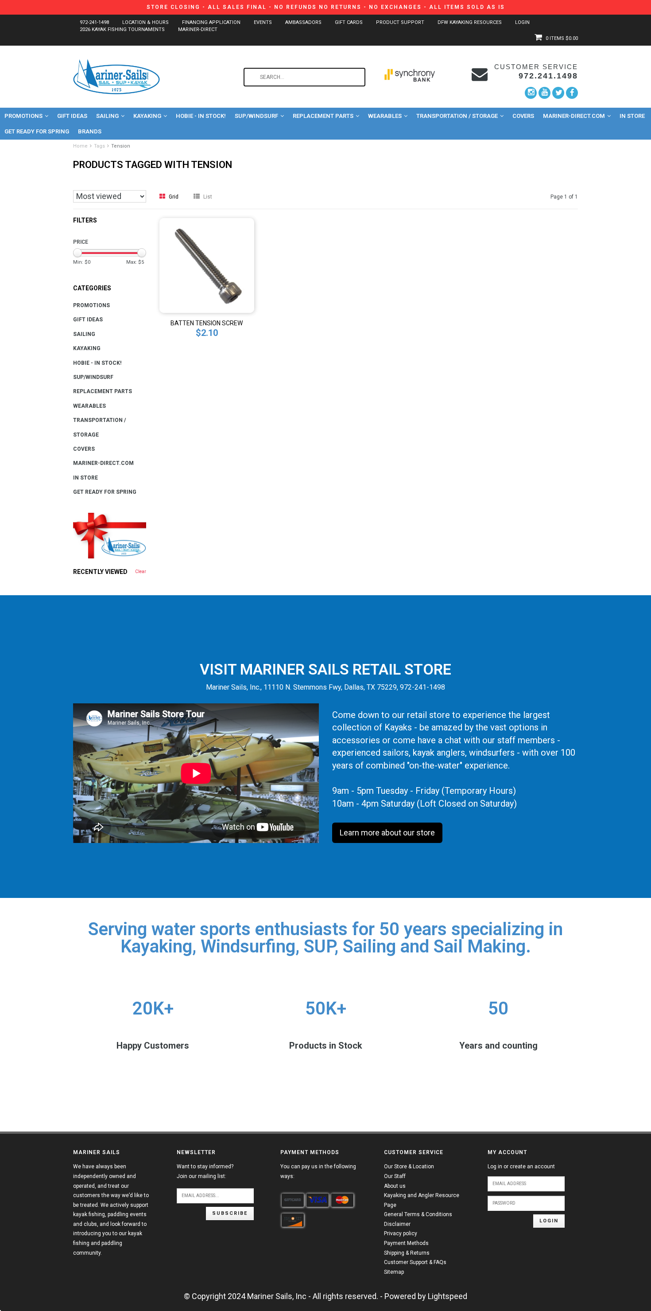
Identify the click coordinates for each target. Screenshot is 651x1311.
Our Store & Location (409, 1166)
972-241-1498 (94, 22)
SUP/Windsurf (256, 116)
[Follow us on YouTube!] (544, 93)
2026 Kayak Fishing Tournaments (122, 29)
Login (522, 22)
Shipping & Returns (407, 1253)
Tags (99, 146)
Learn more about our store (387, 832)
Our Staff (395, 1176)
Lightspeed (447, 1296)
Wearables (385, 116)
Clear (140, 571)
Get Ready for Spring (36, 131)
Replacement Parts (323, 116)
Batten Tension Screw (206, 323)
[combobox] (304, 77)
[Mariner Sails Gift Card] (109, 535)
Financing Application (211, 22)
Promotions (23, 116)
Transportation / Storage (457, 116)
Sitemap (394, 1272)
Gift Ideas (72, 116)
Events (263, 22)
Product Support (400, 22)
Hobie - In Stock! (201, 116)
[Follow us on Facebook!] (572, 92)
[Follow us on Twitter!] (558, 93)
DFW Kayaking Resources (470, 22)
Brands (89, 131)
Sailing (107, 116)
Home (80, 146)
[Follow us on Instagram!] (531, 93)
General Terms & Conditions (418, 1214)
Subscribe (230, 1213)
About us (395, 1186)
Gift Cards (349, 22)
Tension (120, 146)
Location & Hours (145, 22)
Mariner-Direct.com (574, 116)
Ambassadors (303, 22)
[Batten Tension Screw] (206, 264)
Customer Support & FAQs (415, 1262)
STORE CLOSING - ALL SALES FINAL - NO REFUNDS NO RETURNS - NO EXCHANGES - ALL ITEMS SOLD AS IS (326, 7)
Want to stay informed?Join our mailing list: (205, 1171)
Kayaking (147, 116)
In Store (632, 116)
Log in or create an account (521, 1166)
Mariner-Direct (197, 29)
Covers (523, 116)
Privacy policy (400, 1233)
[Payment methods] (293, 1200)
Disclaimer (397, 1224)
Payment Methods (406, 1243)
